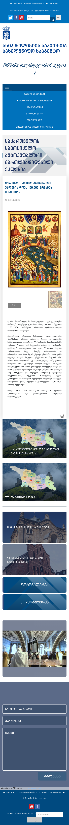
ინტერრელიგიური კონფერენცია (34, 100)
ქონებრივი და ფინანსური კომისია (34, 127)
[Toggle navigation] (7, 87)
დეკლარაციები (34, 107)
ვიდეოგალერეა (34, 602)
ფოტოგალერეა (34, 584)
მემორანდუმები (34, 113)
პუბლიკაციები (34, 120)
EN (58, 18)
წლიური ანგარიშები (34, 94)
